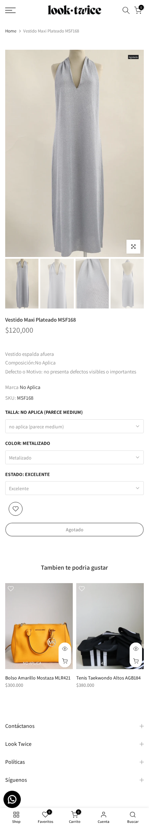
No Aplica (30, 387)
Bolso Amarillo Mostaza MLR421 (37, 678)
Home (10, 31)
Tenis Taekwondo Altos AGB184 (108, 678)
